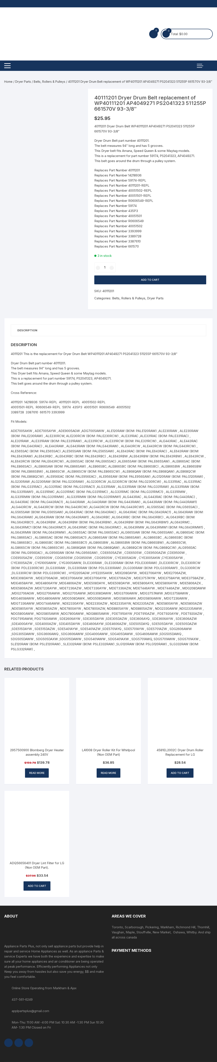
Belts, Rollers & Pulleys (49, 81)
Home (8, 81)
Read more (37, 772)
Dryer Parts (23, 81)
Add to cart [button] (180, 772)
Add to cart (150, 279)
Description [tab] (27, 330)
